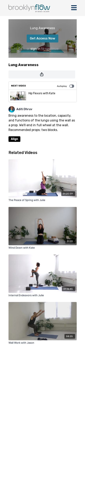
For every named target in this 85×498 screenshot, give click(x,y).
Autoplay (62, 86)
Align (14, 139)
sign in (35, 49)
